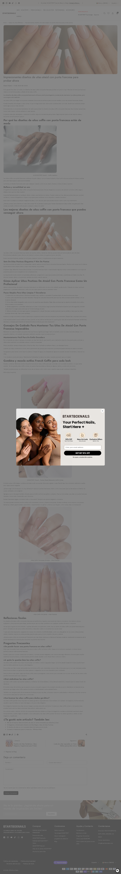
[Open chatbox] (117, 870)
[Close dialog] (102, 410)
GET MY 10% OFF (82, 453)
